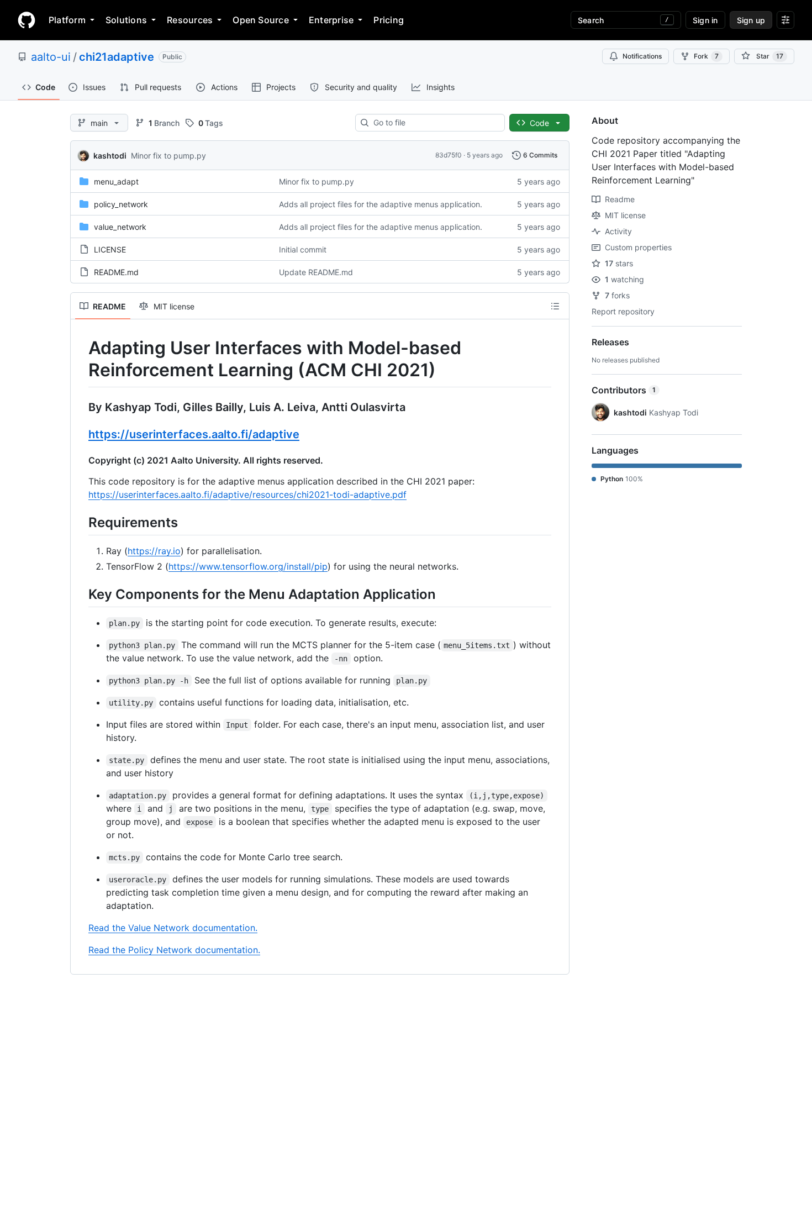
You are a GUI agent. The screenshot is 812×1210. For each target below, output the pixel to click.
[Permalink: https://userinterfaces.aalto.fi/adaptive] (80, 434)
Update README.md (316, 272)
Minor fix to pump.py (168, 155)
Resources (190, 19)
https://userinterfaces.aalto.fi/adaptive (193, 434)
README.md (116, 272)
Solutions (126, 19)
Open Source (261, 19)
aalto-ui (51, 57)
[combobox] (434, 122)
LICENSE (110, 249)
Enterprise (331, 19)
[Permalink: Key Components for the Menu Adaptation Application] (80, 594)
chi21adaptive (116, 57)
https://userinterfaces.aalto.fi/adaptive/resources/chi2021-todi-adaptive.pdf (247, 494)
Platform (67, 19)
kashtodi (109, 155)
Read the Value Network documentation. (172, 927)
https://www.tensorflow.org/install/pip (248, 566)
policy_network (121, 204)
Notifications (642, 56)
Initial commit (302, 249)
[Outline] (555, 306)
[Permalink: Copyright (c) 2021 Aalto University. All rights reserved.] (80, 460)
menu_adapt (116, 181)
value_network (120, 227)
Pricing (388, 19)
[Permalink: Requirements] (80, 522)
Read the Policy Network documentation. (174, 949)
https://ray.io (154, 550)
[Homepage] (26, 20)
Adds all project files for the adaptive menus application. (380, 204)
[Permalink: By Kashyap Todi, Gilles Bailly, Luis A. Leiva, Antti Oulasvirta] (80, 407)
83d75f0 (448, 155)
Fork (706, 56)
